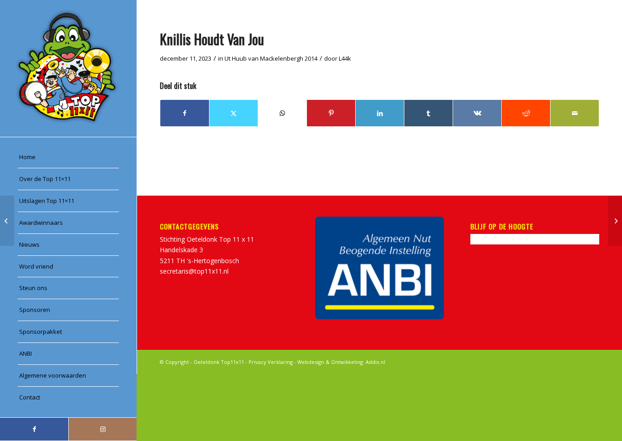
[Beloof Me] (7, 221)
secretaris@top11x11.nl (194, 271)
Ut (227, 58)
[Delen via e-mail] (575, 113)
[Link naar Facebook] (34, 429)
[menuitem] (68, 157)
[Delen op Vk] (477, 113)
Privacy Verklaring (271, 361)
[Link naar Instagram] (102, 429)
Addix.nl (375, 361)
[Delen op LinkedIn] (380, 113)
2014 (311, 58)
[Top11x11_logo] (68, 68)
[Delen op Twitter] (233, 113)
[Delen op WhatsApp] (282, 113)
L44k (345, 58)
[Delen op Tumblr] (428, 113)
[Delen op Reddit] (526, 113)
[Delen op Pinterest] (331, 113)
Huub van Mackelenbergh (267, 58)
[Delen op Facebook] (184, 113)
